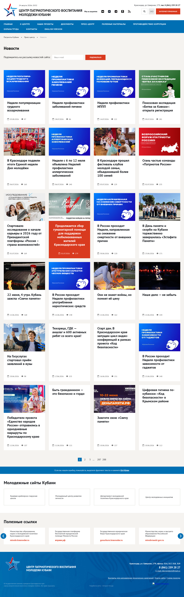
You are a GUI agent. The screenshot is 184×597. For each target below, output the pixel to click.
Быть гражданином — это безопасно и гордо (68, 392)
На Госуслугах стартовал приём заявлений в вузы (19, 360)
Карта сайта (160, 578)
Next (180, 536)
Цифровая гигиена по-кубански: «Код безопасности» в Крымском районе (158, 395)
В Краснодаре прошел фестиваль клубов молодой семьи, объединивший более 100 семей (113, 168)
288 (104, 459)
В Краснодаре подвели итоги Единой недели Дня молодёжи (23, 164)
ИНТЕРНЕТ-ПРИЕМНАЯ (168, 11)
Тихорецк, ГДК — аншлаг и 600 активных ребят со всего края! (69, 332)
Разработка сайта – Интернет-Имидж (101, 586)
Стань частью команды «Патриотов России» (158, 162)
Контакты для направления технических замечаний (131, 578)
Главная (8, 24)
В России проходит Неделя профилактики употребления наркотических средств (69, 300)
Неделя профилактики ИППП (113, 105)
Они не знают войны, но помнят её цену (114, 297)
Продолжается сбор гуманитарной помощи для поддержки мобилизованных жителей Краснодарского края (69, 235)
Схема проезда (173, 578)
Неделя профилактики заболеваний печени (68, 105)
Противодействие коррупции (149, 24)
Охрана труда (11, 29)
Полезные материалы (114, 24)
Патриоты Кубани (11, 37)
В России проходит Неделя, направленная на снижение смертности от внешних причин (114, 233)
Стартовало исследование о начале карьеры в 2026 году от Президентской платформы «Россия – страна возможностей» (24, 235)
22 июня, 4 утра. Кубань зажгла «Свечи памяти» (24, 297)
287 (99, 459)
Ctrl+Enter (124, 470)
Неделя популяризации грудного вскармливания (23, 106)
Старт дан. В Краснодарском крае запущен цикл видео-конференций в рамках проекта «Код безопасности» (114, 337)
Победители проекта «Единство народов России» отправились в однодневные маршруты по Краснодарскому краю (23, 427)
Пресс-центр (87, 24)
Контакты (31, 29)
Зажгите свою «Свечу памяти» (112, 419)
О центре (25, 24)
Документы (67, 24)
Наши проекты (45, 24)
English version (53, 29)
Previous (3, 536)
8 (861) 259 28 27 (169, 567)
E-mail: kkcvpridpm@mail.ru (168, 571)
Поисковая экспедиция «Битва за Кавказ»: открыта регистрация (158, 106)
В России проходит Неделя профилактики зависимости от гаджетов (158, 361)
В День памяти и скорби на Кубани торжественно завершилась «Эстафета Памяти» (159, 233)
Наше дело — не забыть (159, 295)
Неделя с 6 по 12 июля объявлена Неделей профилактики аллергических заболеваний (68, 168)
